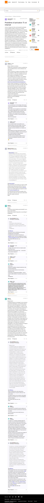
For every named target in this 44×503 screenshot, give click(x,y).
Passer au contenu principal (5, 0)
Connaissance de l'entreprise (22, 501)
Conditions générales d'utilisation (15, 499)
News (29, 2)
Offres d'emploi (30, 501)
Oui (36, 49)
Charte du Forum (7, 499)
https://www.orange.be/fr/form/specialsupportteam (16, 81)
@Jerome (24, 187)
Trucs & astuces (21, 2)
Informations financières (13, 501)
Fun (26, 2)
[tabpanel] (16, 278)
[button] (9, 242)
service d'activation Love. (13, 237)
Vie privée (35, 501)
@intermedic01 (11, 152)
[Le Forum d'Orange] (6, 2)
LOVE (25, 471)
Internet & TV (14, 2)
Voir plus (38, 18)
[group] (20, 50)
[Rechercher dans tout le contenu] (38, 11)
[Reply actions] (26, 103)
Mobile (9, 2)
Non (31, 49)
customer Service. (22, 481)
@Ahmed (11, 230)
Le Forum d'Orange (8, 16)
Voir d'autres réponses (11, 293)
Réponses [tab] (7, 61)
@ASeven (11, 468)
